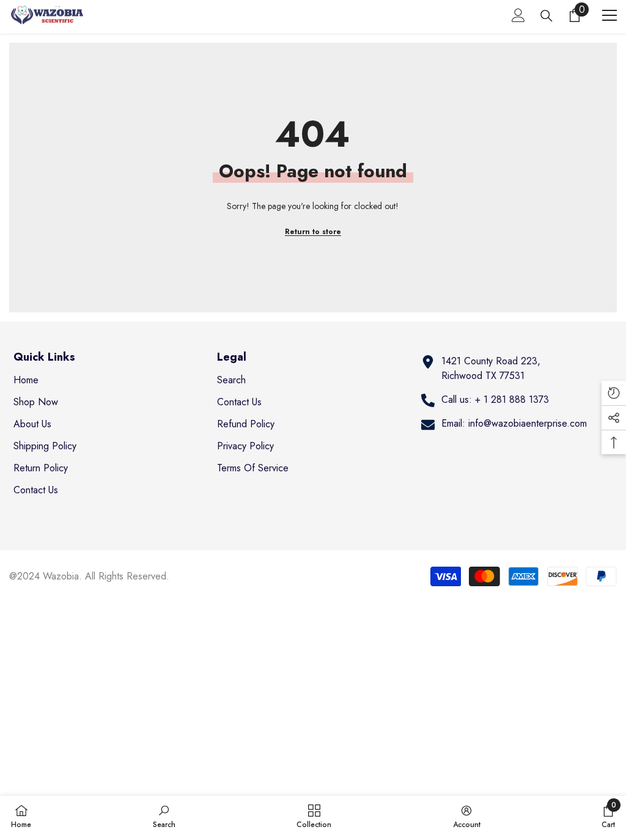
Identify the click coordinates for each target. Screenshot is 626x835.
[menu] (609, 15)
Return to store (313, 231)
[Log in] (518, 15)
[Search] (546, 16)
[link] (164, 815)
